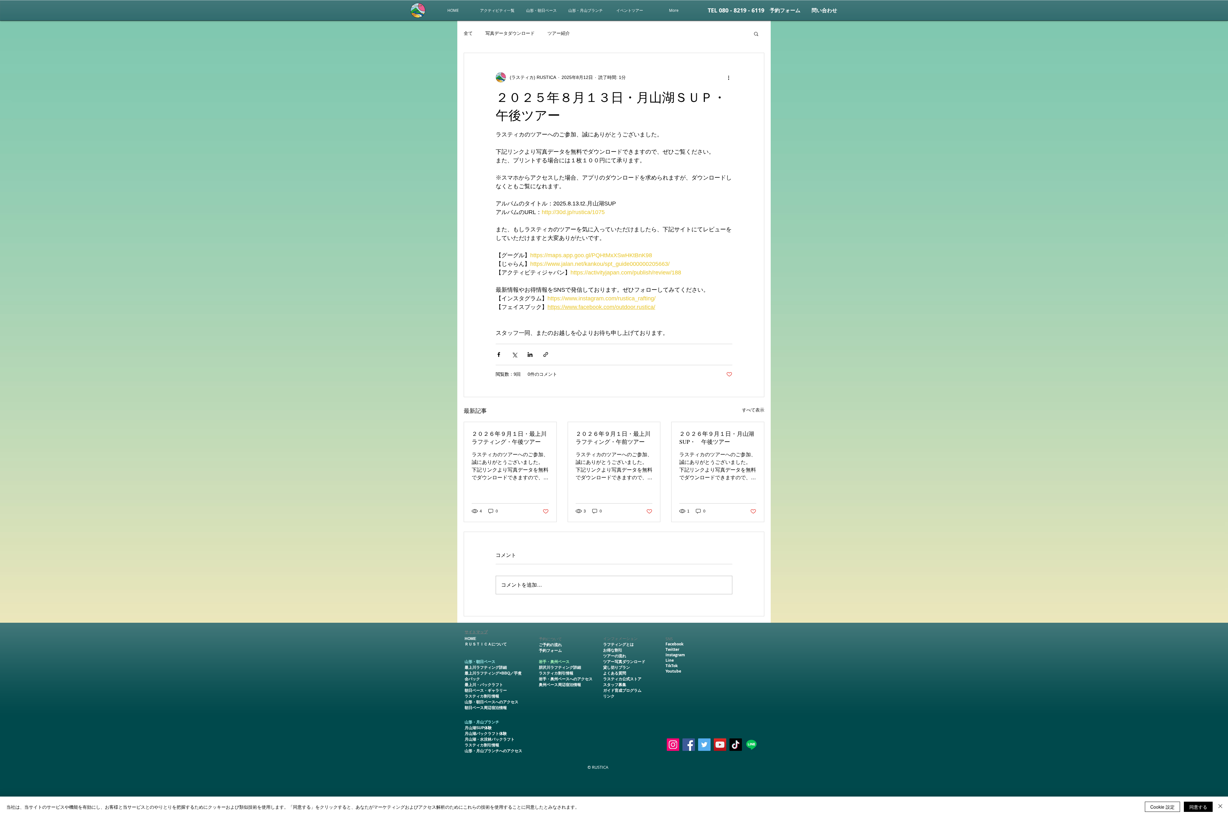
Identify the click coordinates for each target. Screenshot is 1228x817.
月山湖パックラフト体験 (486, 733)
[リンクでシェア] (546, 354)
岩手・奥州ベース (554, 661)
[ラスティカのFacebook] (688, 744)
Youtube (673, 671)
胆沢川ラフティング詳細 (560, 667)
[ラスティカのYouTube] (720, 744)
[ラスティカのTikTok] (735, 744)
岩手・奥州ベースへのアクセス (566, 679)
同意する (1198, 807)
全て (468, 33)
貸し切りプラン (616, 667)
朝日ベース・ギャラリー (486, 690)
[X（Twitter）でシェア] (514, 354)
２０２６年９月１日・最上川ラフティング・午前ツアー (613, 437)
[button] (630, 10)
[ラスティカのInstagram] (673, 744)
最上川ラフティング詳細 (486, 667)
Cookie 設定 (1162, 807)
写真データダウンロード (510, 33)
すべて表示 (753, 409)
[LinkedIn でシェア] (530, 354)
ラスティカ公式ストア (622, 679)
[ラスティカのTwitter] (704, 744)
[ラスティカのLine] (751, 744)
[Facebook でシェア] (499, 354)
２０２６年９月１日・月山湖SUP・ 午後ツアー (716, 437)
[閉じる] (1220, 807)
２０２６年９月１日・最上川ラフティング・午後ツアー (509, 437)
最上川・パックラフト (484, 684)
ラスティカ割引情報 (482, 696)
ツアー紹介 (558, 33)
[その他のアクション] (728, 77)
